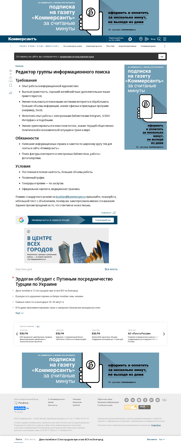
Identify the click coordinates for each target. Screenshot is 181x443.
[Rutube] (151, 400)
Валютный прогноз (94, 46)
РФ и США (110, 46)
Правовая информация (108, 402)
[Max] (158, 400)
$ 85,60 (22, 46)
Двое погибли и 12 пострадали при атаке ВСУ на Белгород (47, 290)
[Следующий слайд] (164, 334)
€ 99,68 (31, 46)
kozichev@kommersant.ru (71, 197)
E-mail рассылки (105, 405)
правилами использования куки (77, 56)
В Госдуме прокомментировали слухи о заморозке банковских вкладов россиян (58, 307)
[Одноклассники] (145, 400)
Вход (153, 39)
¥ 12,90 (40, 46)
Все (38, 326)
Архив (50, 402)
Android (76, 405)
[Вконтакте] (133, 400)
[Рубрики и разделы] (165, 39)
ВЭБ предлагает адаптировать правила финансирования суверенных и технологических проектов (36, 339)
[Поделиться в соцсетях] (10, 93)
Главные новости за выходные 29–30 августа (40, 302)
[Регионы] (141, 39)
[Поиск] (159, 39)
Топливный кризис (148, 46)
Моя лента (30, 439)
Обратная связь (105, 399)
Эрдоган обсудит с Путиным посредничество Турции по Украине (64, 281)
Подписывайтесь (103, 220)
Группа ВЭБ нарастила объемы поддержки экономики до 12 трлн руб (107, 338)
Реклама (77, 399)
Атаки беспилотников (127, 46)
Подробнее (156, 425)
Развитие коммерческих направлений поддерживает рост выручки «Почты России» (143, 339)
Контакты (52, 405)
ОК (162, 56)
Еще (18, 313)
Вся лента (111, 269)
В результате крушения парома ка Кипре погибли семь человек (49, 296)
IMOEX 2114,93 (52, 46)
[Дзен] (139, 400)
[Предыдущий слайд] (17, 334)
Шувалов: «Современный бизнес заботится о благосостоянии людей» (71, 338)
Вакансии (19, 66)
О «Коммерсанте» (56, 399)
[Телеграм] (126, 400)
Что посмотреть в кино (72, 46)
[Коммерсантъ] (22, 39)
